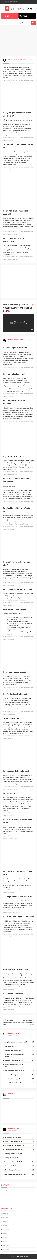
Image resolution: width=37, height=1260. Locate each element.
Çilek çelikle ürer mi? (11, 1158)
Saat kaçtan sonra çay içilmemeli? (15, 1070)
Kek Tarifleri (5, 1237)
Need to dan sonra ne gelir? (13, 1141)
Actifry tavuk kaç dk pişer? (12, 1137)
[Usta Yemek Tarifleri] (18, 8)
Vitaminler (5, 1202)
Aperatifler (5, 1213)
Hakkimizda (5, 1194)
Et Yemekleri (5, 1229)
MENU (7, 16)
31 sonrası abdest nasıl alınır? (13, 1149)
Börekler (4, 1233)
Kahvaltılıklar (5, 1249)
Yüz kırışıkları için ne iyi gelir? (13, 1153)
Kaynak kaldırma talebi (11, 80)
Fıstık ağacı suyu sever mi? (12, 1050)
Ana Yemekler (6, 1245)
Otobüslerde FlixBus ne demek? (14, 1166)
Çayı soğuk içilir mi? (10, 1046)
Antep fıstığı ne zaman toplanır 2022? (16, 1042)
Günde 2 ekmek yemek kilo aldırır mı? (14, 1065)
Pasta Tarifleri (6, 1217)
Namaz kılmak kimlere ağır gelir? (14, 1145)
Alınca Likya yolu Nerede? (12, 1170)
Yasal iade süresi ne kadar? (13, 1162)
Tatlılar (4, 1221)
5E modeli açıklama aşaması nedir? (15, 1174)
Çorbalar (4, 1225)
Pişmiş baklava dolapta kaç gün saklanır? (14, 1055)
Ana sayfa (5, 1190)
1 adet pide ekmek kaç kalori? (13, 1083)
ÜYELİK (25, 16)
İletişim (4, 1198)
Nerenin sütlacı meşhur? (12, 1079)
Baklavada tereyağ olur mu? (13, 1075)
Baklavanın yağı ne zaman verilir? (14, 1060)
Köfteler (4, 1241)
